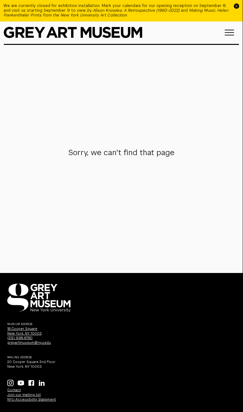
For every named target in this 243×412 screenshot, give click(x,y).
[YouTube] (21, 383)
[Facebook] (31, 383)
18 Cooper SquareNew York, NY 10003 (24, 331)
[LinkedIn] (42, 383)
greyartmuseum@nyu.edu (29, 343)
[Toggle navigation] (229, 32)
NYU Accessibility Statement (31, 399)
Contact (14, 390)
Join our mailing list (24, 395)
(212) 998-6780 (20, 338)
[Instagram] (10, 383)
